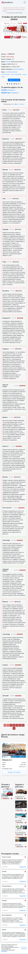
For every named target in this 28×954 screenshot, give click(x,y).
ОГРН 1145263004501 (16, 74)
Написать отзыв (14, 80)
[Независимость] (21, 792)
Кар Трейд (18, 820)
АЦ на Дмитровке (20, 833)
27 (26, 798)
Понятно (24, 948)
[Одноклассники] (12, 84)
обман (3, 76)
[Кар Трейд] (21, 816)
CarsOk (8, 90)
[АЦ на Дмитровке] (21, 828)
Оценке (21, 104)
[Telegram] (14, 84)
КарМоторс (10, 93)
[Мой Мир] (20, 84)
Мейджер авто (7, 760)
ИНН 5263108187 (6, 74)
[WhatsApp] (18, 84)
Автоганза (18, 845)
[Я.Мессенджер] (7, 84)
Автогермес (4, 796)
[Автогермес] (7, 792)
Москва (8, 61)
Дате (16, 104)
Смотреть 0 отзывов (14, 772)
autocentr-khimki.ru (18, 69)
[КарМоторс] (21, 804)
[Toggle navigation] (24, 2)
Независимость (20, 796)
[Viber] (16, 84)
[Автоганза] (21, 840)
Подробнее (22, 867)
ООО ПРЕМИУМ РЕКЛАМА (11, 72)
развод (24, 74)
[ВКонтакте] (10, 84)
